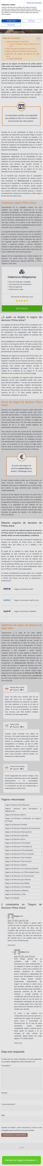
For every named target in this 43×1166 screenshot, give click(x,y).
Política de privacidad (34, 3)
